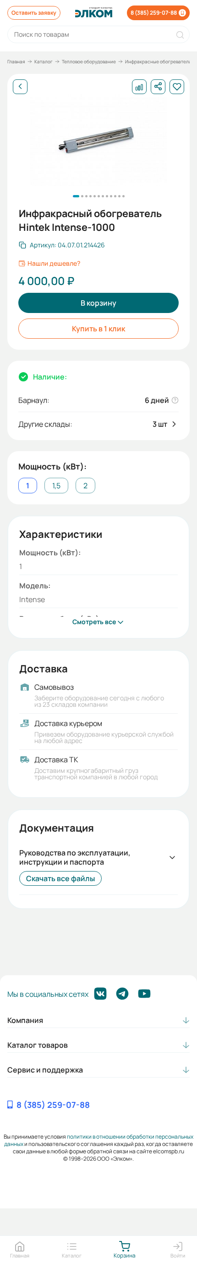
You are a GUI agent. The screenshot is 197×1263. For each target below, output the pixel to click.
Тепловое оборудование (89, 61)
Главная (16, 61)
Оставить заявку (33, 13)
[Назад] (20, 86)
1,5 (56, 486)
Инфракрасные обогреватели (158, 61)
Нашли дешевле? (53, 263)
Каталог (43, 61)
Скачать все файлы (60, 878)
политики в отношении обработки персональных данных (98, 1140)
